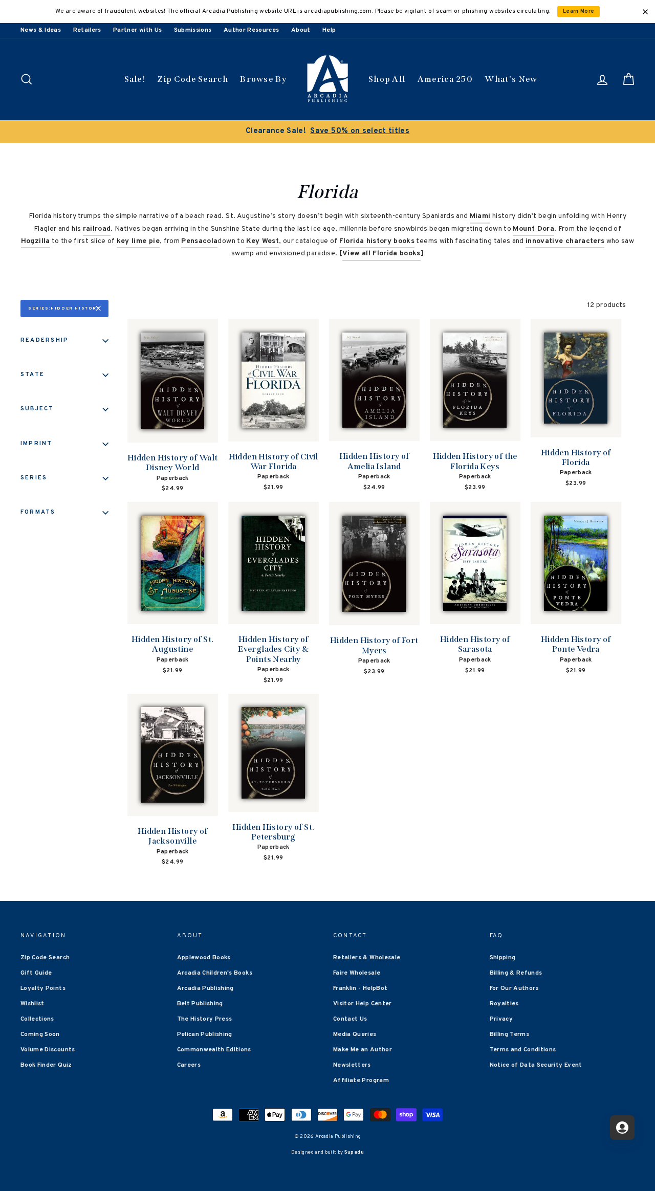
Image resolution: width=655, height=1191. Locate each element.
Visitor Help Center (362, 1004)
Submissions (193, 30)
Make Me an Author (362, 1050)
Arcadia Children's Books (214, 973)
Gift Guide (36, 973)
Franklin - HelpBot (360, 988)
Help (329, 30)
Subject (37, 408)
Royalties (504, 1004)
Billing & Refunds (516, 973)
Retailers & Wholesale (366, 958)
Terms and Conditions (523, 1050)
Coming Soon (40, 1034)
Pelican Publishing (204, 1034)
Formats (38, 512)
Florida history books (376, 241)
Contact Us (350, 1019)
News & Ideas (40, 30)
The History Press (204, 1019)
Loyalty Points (43, 988)
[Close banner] (645, 11)
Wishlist (32, 1004)
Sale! (135, 79)
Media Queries (355, 1034)
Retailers (87, 30)
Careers (189, 1065)
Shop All (386, 79)
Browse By (263, 79)
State (32, 374)
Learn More (579, 11)
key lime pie (138, 241)
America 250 (445, 79)
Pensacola (199, 241)
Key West (262, 241)
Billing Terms (510, 1034)
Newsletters (352, 1065)
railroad (97, 229)
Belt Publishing (200, 1004)
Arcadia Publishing (205, 988)
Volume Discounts (47, 1050)
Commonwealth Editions (214, 1050)
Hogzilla (35, 241)
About (301, 30)
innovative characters (565, 241)
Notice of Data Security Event (536, 1065)
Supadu (354, 1152)
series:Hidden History (64, 308)
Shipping (503, 958)
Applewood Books (204, 958)
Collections (37, 1019)
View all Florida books (381, 253)
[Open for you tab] (622, 1127)
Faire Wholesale (356, 973)
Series (33, 477)
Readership (44, 340)
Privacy (501, 1019)
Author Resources (251, 30)
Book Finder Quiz (46, 1065)
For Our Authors (514, 988)
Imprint (36, 443)
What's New (511, 79)
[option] (327, 131)
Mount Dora (533, 229)
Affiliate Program (361, 1080)
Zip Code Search (192, 79)
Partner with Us (137, 30)
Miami (480, 216)
